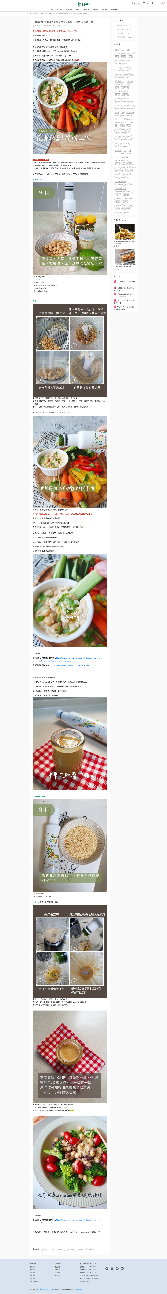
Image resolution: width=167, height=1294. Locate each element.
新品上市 (59, 10)
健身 (116, 126)
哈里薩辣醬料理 (119, 81)
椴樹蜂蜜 (117, 84)
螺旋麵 (122, 126)
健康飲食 (123, 133)
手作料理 (122, 154)
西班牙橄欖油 (130, 112)
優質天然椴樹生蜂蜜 (121, 64)
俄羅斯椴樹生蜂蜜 (125, 60)
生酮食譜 (117, 102)
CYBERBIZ (79, 1289)
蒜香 (123, 157)
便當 (130, 150)
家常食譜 (117, 109)
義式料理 (117, 160)
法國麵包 (130, 164)
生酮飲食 (125, 98)
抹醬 (122, 112)
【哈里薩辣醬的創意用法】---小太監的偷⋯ (123, 295)
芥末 (116, 154)
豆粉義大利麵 (119, 171)
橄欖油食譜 (125, 53)
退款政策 (57, 1276)
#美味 (116, 140)
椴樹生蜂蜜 (118, 67)
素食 (122, 178)
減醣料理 (125, 95)
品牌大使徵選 (34, 1281)
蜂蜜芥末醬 (118, 150)
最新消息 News (122, 25)
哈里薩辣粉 (118, 212)
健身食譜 (81, 1249)
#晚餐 (130, 205)
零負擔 (129, 154)
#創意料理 (127, 198)
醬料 (127, 78)
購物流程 (57, 1270)
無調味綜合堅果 (119, 115)
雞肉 (122, 129)
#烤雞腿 (122, 140)
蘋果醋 (117, 112)
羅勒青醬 (126, 212)
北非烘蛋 (117, 91)
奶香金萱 (129, 115)
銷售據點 (32, 1276)
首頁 (51, 10)
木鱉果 (117, 88)
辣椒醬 (126, 74)
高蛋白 (117, 133)
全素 (127, 178)
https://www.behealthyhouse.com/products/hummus (61, 665)
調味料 (132, 74)
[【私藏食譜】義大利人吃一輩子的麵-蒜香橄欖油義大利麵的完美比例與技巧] (125, 231)
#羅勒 (116, 143)
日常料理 (117, 157)
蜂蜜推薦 (117, 71)
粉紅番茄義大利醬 (120, 181)
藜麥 (132, 53)
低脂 (131, 171)
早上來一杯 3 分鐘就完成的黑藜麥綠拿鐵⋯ (124, 308)
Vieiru (130, 133)
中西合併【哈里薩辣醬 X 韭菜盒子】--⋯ (124, 301)
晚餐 (126, 185)
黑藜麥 (117, 57)
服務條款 (32, 1273)
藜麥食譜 (123, 57)
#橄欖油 (117, 136)
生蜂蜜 (131, 57)
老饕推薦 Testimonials (124, 37)
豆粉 (133, 167)
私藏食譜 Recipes (123, 33)
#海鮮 (125, 205)
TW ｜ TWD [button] (136, 3)
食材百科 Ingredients (124, 29)
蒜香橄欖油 (125, 160)
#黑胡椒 (129, 140)
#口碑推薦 (126, 195)
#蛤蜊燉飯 (118, 205)
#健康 (123, 136)
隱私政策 (32, 1270)
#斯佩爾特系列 (119, 192)
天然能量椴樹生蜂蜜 (128, 105)
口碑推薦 (117, 53)
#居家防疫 (129, 192)
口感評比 (117, 105)
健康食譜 (117, 209)
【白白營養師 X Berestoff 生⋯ (124, 282)
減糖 (126, 171)
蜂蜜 (116, 60)
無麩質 (128, 174)
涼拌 (125, 150)
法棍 (123, 164)
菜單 (131, 185)
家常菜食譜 (125, 84)
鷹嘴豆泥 (61, 1249)
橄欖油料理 (125, 71)
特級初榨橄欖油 (125, 50)
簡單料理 (117, 164)
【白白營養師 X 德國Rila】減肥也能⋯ (124, 289)
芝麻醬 (90, 1249)
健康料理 (71, 1249)
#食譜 (129, 136)
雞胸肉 (117, 129)
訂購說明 (57, 1273)
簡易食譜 (117, 95)
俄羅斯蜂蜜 (127, 67)
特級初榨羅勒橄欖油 (128, 109)
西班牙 (131, 122)
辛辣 (122, 174)
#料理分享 (118, 195)
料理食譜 (128, 126)
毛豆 (123, 167)
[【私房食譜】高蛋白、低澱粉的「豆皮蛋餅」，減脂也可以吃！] (125, 256)
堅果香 (117, 174)
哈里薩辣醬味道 (119, 78)
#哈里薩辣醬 (118, 198)
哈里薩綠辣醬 (126, 209)
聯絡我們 (114, 10)
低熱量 (128, 129)
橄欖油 (45, 1249)
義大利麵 (117, 167)
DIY (53, 1249)
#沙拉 (128, 143)
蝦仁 (128, 157)
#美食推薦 (123, 147)
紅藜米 (117, 119)
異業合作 (32, 1278)
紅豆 (128, 167)
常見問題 (57, 1267)
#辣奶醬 (117, 202)
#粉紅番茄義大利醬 (120, 188)
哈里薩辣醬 (118, 74)
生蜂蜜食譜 (129, 81)
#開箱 (116, 147)
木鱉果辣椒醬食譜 (127, 102)
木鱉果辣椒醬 (125, 88)
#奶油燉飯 (125, 202)
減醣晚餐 (117, 98)
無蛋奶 (117, 178)
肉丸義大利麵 (119, 185)
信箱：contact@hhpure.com (89, 1276)
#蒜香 (122, 143)
